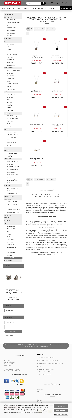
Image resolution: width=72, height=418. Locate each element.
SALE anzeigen (11, 226)
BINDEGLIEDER (11, 30)
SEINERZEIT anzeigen (12, 116)
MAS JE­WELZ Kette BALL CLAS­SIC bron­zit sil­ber (36, 56)
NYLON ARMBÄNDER (12, 169)
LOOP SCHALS (11, 78)
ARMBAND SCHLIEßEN (13, 212)
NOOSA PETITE (11, 250)
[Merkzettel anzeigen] (61, 3)
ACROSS (9, 234)
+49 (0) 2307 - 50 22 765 (13, 371)
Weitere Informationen (60, 414)
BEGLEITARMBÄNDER (12, 142)
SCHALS (9, 81)
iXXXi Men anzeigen (12, 188)
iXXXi (34, 8)
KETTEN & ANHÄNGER (13, 54)
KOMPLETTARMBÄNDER (13, 22)
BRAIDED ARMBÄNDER (13, 167)
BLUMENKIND (10, 239)
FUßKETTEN (10, 62)
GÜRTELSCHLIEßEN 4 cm (13, 204)
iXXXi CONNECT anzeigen (14, 20)
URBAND (6, 151)
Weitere (51, 8)
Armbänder (10, 191)
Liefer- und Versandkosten (46, 369)
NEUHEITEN (10, 73)
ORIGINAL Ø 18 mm (12, 134)
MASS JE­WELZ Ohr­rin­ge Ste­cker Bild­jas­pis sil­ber (36, 158)
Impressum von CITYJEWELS (46, 358)
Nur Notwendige (60, 410)
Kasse (39, 391)
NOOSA (6, 129)
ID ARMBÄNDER (11, 172)
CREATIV (9, 49)
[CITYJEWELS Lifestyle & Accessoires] (14, 3)
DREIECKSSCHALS (12, 76)
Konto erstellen (8, 335)
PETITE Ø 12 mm (11, 137)
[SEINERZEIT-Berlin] (13, 278)
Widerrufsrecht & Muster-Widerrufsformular (51, 363)
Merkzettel (40, 389)
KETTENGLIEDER (11, 28)
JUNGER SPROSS (9, 196)
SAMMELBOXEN (11, 65)
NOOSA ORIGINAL (12, 247)
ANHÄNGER (10, 36)
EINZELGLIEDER (11, 33)
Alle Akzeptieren (60, 406)
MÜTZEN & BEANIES (12, 84)
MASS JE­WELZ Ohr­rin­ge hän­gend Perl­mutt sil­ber (36, 124)
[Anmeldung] (56, 3)
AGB (40, 366)
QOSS (6, 92)
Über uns (39, 400)
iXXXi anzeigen (11, 44)
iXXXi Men (7, 185)
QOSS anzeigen (11, 94)
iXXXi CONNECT (17, 8)
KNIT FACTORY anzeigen (13, 70)
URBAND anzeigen (12, 153)
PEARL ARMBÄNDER (12, 175)
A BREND (9, 231)
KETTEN (9, 25)
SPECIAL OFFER (5, 8)
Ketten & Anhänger (12, 193)
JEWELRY (9, 145)
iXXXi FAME (27, 8)
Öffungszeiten (66, 8)
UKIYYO (6, 218)
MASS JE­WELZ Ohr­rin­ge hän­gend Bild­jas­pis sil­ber (57, 124)
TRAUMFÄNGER (11, 252)
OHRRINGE (10, 57)
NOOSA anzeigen (11, 132)
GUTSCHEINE (8, 260)
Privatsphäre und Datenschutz (47, 372)
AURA (8, 237)
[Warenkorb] (66, 3)
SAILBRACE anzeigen (12, 161)
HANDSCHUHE (11, 89)
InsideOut (7, 220)
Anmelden (13, 331)
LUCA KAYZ (7, 199)
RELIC (8, 140)
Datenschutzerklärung (38, 412)
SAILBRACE (7, 159)
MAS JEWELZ (10, 258)
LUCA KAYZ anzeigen (12, 202)
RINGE (8, 46)
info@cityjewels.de (14, 369)
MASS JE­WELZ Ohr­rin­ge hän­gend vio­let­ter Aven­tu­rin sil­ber (57, 90)
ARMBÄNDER (10, 60)
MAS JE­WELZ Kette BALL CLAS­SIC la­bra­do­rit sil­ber (36, 90)
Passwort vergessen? (10, 338)
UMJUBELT (9, 255)
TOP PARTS (10, 52)
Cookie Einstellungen (45, 375)
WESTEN (9, 86)
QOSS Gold (10, 100)
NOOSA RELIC (10, 244)
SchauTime (7, 215)
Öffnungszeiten (41, 402)
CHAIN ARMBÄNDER (12, 180)
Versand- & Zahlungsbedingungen (48, 360)
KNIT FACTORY (42, 8)
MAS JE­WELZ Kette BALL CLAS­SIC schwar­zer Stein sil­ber (57, 56)
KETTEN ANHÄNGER (12, 118)
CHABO (6, 148)
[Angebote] (21, 266)
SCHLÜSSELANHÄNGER (13, 209)
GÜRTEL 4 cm (10, 207)
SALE (5, 223)
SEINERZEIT (7, 113)
